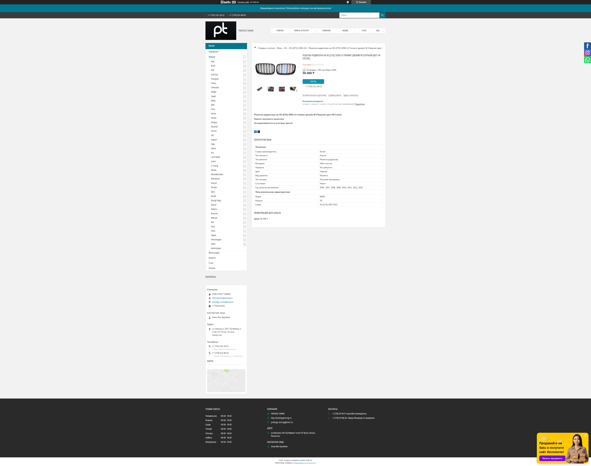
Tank (213, 226)
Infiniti (214, 131)
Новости (212, 258)
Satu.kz (309, 460)
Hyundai (214, 127)
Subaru (214, 209)
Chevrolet (215, 87)
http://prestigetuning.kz (222, 298)
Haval (213, 113)
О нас (364, 30)
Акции (345, 30)
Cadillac (214, 74)
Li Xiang (214, 166)
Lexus (213, 161)
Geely (213, 101)
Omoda (214, 187)
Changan (215, 79)
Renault (214, 218)
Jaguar (214, 139)
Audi (213, 61)
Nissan (214, 183)
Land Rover (215, 157)
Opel (213, 192)
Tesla (213, 231)
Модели (212, 57)
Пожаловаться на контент (304, 463)
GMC (213, 105)
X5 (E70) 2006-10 (297, 48)
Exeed (213, 96)
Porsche (214, 213)
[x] (258, 132)
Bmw (279, 48)
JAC (212, 135)
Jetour (213, 148)
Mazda (213, 170)
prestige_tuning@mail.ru (223, 302)
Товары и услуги (301, 30)
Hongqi (214, 122)
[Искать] (382, 15)
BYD (212, 70)
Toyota (213, 235)
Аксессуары (216, 248)
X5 (285, 48)
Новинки (326, 30)
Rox (212, 222)
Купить (313, 81)
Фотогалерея (214, 253)
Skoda (213, 196)
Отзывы (212, 268)
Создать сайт (243, 2)
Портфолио (213, 52)
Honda (213, 118)
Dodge (213, 92)
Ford (213, 109)
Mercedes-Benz (217, 174)
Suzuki (214, 205)
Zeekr (213, 244)
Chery (213, 83)
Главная (280, 30)
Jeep (213, 144)
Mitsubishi (215, 179)
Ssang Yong (216, 200)
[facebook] (255, 132)
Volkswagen (216, 239)
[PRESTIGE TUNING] (220, 30)
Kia (212, 153)
